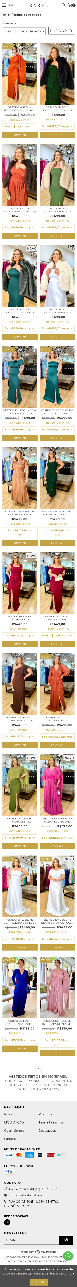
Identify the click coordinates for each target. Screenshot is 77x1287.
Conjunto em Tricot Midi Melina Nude (19, 513)
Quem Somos (14, 1131)
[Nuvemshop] (38, 1253)
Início (7, 15)
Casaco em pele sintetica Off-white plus (57, 311)
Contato (10, 1139)
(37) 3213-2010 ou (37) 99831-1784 (33, 1189)
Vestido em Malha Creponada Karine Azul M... (19, 1022)
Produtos (45, 1114)
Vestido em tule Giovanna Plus (57, 719)
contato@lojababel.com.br (28, 1195)
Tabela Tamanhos (51, 1122)
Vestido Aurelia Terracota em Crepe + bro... (20, 109)
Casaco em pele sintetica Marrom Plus (19, 210)
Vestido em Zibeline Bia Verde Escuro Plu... (19, 412)
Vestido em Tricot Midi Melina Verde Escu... (57, 513)
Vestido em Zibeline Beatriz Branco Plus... (20, 921)
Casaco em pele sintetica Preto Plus (57, 109)
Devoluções (47, 1131)
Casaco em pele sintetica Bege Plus (57, 210)
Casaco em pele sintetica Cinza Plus (20, 311)
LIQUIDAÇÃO (14, 1122)
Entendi (39, 1282)
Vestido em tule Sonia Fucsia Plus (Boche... (57, 820)
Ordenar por (10, 23)
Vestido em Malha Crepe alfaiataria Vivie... (20, 719)
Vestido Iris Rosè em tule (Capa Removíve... (57, 1022)
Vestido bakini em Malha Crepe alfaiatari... (19, 618)
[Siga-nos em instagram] (7, 1222)
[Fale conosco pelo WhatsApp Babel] (68, 1255)
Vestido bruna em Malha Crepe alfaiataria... (19, 820)
